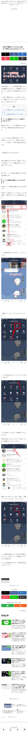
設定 (8, 582)
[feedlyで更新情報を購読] (7, 605)
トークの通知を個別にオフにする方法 (12, 114)
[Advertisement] (14, 27)
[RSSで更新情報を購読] (20, 605)
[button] (22, 58)
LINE (4, 582)
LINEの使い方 (6, 579)
